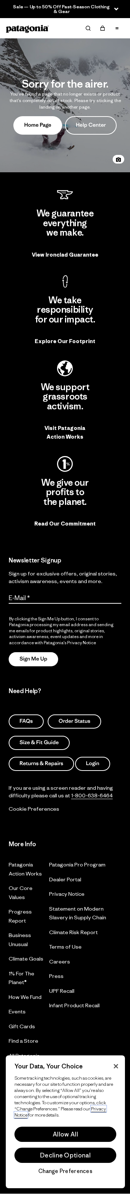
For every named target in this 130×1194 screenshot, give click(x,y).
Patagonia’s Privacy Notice (70, 642)
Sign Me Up (33, 658)
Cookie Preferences (34, 808)
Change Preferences (65, 1171)
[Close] (116, 1066)
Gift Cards (22, 1025)
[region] (65, 1121)
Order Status (74, 721)
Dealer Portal (65, 879)
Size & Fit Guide (39, 742)
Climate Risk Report (73, 931)
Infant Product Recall (74, 1005)
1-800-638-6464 (92, 795)
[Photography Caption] (118, 159)
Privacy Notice (66, 893)
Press (56, 976)
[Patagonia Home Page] (27, 28)
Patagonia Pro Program (77, 864)
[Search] (88, 28)
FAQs (26, 721)
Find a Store (23, 1040)
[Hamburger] (117, 28)
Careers (59, 961)
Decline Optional (65, 1155)
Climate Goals (26, 958)
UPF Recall (61, 990)
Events (17, 1011)
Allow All (65, 1134)
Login (92, 763)
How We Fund (25, 996)
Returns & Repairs (41, 763)
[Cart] (102, 28)
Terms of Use (65, 946)
